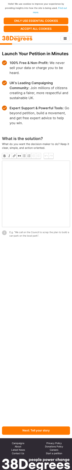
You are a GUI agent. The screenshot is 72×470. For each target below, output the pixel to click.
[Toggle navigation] (65, 38)
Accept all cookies (36, 28)
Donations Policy (54, 446)
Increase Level (38, 156)
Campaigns (18, 443)
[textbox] (36, 194)
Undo (46, 156)
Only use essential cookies (36, 20)
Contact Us (18, 453)
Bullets (24, 156)
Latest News (18, 450)
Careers (54, 450)
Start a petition (54, 453)
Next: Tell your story (36, 430)
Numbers (28, 156)
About (18, 446)
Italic (9, 156)
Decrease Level (33, 156)
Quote (19, 156)
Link (14, 156)
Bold (4, 156)
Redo (51, 156)
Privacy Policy (54, 443)
